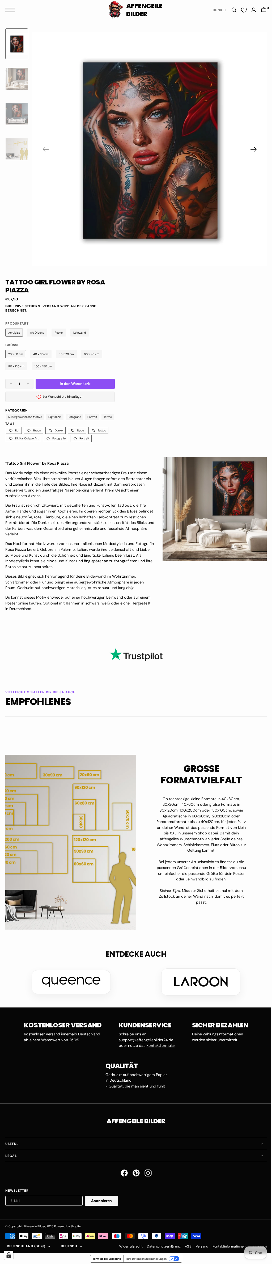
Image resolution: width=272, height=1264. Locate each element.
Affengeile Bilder (34, 1226)
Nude (80, 430)
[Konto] (250, 10)
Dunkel (59, 430)
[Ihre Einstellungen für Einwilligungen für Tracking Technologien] (8, 1255)
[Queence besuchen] (69, 982)
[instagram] (146, 1173)
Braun (37, 430)
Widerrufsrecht (127, 1246)
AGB (184, 1246)
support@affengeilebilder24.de (144, 1040)
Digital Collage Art (27, 438)
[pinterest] (134, 1173)
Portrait (92, 417)
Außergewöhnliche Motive (25, 417)
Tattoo (108, 417)
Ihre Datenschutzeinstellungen (144, 1258)
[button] (11, 10)
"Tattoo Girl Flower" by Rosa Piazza (37, 463)
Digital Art (54, 417)
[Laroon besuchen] (199, 982)
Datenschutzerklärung (160, 1246)
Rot (17, 430)
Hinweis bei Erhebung (105, 1258)
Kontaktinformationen (225, 1246)
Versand (50, 306)
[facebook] (122, 1173)
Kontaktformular (158, 1045)
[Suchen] (230, 10)
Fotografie (74, 417)
